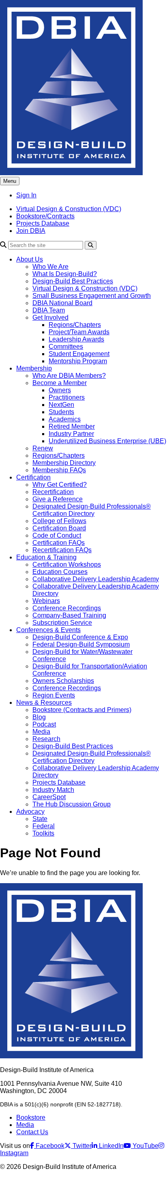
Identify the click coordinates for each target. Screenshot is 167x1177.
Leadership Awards (76, 339)
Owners (60, 390)
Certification (33, 477)
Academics (65, 419)
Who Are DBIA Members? (69, 375)
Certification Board (59, 528)
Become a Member (59, 382)
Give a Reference (57, 499)
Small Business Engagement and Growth (91, 295)
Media (41, 731)
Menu (9, 181)
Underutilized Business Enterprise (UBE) (107, 441)
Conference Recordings (66, 608)
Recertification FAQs (62, 550)
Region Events (53, 695)
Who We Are (50, 266)
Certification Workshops (66, 564)
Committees (66, 346)
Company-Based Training (69, 615)
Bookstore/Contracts (45, 216)
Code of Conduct (56, 535)
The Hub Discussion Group (71, 804)
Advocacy (30, 811)
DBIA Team (48, 310)
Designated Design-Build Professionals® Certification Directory (91, 510)
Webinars (46, 600)
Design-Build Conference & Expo (80, 637)
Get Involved (50, 317)
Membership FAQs (59, 470)
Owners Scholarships (63, 680)
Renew (42, 448)
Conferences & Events (48, 629)
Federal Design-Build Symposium (81, 644)
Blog (39, 717)
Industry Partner (71, 433)
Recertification (53, 491)
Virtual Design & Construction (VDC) (68, 208)
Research (46, 738)
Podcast (44, 724)
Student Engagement (79, 353)
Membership (34, 368)
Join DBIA (30, 230)
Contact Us (32, 1132)
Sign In (26, 195)
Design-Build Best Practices (72, 281)
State (39, 818)
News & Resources (44, 702)
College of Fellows (59, 520)
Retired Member (72, 426)
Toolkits (43, 833)
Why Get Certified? (59, 484)
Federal (43, 826)
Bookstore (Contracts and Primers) (81, 709)
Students (61, 411)
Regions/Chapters (75, 324)
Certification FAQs (58, 542)
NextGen (61, 404)
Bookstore (30, 1117)
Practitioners (67, 397)
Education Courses (60, 571)
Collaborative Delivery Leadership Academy (95, 579)
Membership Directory (64, 462)
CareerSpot (49, 797)
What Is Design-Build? (64, 273)
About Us (29, 259)
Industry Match (53, 789)
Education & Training (46, 557)
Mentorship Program (78, 361)
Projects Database (42, 223)
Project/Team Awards (79, 332)
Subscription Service (62, 622)
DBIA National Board (62, 302)
